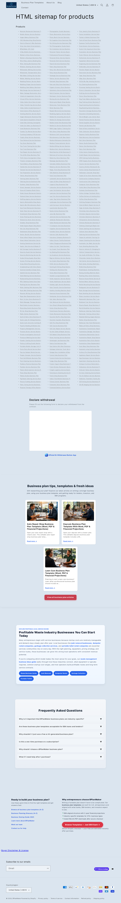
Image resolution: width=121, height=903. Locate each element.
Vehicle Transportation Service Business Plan (94, 252)
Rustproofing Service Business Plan (31, 278)
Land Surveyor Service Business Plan (62, 205)
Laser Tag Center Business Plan (60, 199)
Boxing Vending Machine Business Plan (92, 273)
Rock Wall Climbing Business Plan (31, 290)
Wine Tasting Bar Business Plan (30, 63)
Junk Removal (46, 673)
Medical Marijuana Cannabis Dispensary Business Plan (67, 140)
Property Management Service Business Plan (35, 328)
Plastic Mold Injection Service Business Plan (34, 370)
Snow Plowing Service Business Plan (32, 217)
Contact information (72, 898)
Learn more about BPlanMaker (23, 821)
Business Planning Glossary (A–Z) (24, 813)
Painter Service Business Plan (59, 78)
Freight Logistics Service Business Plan (63, 370)
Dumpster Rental (61, 673)
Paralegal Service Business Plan (60, 75)
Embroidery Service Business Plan (90, 66)
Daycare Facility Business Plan (89, 134)
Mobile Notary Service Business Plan (32, 34)
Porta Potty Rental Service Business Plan (33, 349)
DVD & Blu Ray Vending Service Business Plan (94, 81)
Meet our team (16, 824)
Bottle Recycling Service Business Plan (92, 284)
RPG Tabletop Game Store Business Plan (33, 281)
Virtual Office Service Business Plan (32, 99)
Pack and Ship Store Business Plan (61, 84)
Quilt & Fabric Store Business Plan (31, 317)
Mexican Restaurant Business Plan (31, 31)
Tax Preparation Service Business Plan (32, 172)
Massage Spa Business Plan (59, 161)
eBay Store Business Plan (87, 78)
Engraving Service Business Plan (90, 63)
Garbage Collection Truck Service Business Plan (65, 349)
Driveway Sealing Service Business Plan (92, 87)
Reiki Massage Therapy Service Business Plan (35, 302)
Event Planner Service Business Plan (91, 55)
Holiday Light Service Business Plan (61, 284)
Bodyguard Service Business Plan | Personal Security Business (99, 287)
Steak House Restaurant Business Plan (33, 193)
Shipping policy (98, 898)
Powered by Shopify (28, 898)
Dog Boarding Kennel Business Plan (90, 108)
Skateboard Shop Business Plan (30, 231)
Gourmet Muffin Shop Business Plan (61, 317)
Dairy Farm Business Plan (87, 149)
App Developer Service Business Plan (91, 358)
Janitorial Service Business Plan (60, 217)
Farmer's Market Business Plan (89, 37)
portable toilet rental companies (75, 646)
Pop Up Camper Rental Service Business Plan (35, 352)
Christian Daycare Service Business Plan (92, 214)
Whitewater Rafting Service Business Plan (34, 69)
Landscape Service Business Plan (60, 202)
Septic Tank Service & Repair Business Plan (34, 246)
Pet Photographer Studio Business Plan (63, 46)
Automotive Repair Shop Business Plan (92, 337)
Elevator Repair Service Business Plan (91, 69)
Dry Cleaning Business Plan (88, 84)
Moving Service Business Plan (59, 99)
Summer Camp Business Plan (29, 184)
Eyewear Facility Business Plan (89, 43)
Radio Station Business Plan (29, 314)
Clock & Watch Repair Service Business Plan (93, 205)
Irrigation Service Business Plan (60, 228)
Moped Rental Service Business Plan (62, 111)
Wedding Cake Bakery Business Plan (32, 87)
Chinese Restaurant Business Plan (90, 222)
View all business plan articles (60, 597)
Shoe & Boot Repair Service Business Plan (34, 237)
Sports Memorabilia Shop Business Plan (33, 202)
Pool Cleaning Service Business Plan (32, 361)
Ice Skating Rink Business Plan (60, 252)
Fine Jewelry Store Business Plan (90, 31)
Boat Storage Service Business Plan (91, 290)
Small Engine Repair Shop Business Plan (33, 225)
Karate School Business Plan (59, 211)
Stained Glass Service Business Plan (32, 196)
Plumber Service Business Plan (30, 367)
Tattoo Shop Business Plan (29, 175)
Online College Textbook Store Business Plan (94, 193)
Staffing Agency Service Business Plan (32, 199)
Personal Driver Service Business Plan (62, 58)
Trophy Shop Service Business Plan (31, 137)
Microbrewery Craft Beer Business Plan (63, 137)
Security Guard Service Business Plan (32, 252)
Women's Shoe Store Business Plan (31, 55)
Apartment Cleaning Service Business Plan (93, 361)
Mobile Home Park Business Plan (60, 122)
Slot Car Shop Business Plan (29, 228)
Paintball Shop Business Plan (59, 81)
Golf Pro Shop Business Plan (59, 323)
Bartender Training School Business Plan (92, 314)
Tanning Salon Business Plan (29, 178)
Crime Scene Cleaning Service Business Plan (94, 152)
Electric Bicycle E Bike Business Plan (32, 43)
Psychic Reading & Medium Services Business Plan (36, 325)
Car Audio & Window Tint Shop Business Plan (94, 255)
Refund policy (86, 898)
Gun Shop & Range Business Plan (60, 305)
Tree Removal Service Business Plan (32, 140)
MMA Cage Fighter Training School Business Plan (66, 128)
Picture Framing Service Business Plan (32, 381)
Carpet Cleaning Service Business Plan (92, 240)
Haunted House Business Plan (59, 293)
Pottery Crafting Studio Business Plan (32, 343)
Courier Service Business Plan (89, 164)
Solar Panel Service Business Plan (31, 211)
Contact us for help (18, 828)
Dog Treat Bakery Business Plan (89, 99)
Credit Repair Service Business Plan (91, 155)
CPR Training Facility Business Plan (90, 158)
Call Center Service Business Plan (90, 261)
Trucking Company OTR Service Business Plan (35, 134)
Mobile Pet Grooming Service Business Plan (64, 116)
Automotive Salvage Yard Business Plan (92, 331)
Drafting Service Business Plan (89, 93)
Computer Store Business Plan (89, 184)
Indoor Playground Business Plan (60, 243)
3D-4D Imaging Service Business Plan (91, 384)
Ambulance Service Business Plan (90, 367)
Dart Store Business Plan (87, 140)
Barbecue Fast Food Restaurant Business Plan (94, 323)
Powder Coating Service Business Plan (32, 340)
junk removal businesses (81, 643)
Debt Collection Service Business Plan (91, 131)
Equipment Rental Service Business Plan (92, 61)
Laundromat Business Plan (58, 208)
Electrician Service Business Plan (90, 72)
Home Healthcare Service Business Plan (63, 281)
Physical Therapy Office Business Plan (32, 387)
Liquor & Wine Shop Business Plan (61, 181)
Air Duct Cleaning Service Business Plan (92, 373)
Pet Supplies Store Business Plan (60, 40)
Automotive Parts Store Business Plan (91, 340)
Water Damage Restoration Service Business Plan (36, 93)
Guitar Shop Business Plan (58, 308)
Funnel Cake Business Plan (58, 355)
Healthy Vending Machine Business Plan (63, 290)
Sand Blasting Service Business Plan (32, 275)
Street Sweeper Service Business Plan (32, 187)
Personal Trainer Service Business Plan (62, 52)
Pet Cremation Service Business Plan (62, 49)
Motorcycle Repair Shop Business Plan (62, 102)
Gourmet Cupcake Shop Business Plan (62, 320)
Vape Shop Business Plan (87, 75)
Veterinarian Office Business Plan (31, 111)
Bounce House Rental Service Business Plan (93, 278)
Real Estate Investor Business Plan (31, 305)
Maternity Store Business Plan (60, 158)
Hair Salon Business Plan (58, 299)
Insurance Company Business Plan (61, 237)
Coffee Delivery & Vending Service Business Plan (95, 196)
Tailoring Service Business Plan (30, 181)
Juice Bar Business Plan (57, 214)
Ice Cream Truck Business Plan (60, 249)
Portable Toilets (26, 678)
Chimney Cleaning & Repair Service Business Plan (95, 225)
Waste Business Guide (29, 673)
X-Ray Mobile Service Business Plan (31, 52)
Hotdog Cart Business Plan (58, 269)
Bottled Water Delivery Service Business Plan (94, 281)
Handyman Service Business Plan (60, 296)
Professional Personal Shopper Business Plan (65, 55)
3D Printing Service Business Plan (90, 381)
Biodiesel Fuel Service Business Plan (91, 302)
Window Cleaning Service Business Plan (33, 66)
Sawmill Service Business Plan (30, 273)
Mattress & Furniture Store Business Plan (63, 155)
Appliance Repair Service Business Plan (92, 355)
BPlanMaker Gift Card (27, 49)
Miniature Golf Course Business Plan (62, 134)
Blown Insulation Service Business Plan (92, 296)
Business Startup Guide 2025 (22, 817)
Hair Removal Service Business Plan (61, 302)
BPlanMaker (17, 898)
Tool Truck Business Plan (28, 149)
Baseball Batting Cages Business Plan (91, 317)
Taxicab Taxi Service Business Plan (31, 169)
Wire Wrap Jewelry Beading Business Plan (34, 61)
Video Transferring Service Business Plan (33, 105)
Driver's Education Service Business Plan (92, 90)
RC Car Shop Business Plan (29, 311)
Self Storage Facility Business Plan (31, 249)
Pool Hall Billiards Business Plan (30, 358)
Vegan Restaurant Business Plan (30, 116)
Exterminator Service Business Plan (91, 46)
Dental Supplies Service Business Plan (91, 122)
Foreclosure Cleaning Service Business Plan (64, 373)
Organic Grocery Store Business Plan (62, 87)
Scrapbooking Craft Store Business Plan (33, 267)
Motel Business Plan (56, 108)
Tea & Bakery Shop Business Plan (31, 164)
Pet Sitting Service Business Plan (60, 43)
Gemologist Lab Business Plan (59, 340)
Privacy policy (43, 898)
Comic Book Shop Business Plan (89, 187)
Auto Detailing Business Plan (88, 246)
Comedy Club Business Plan (88, 190)
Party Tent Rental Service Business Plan (63, 69)
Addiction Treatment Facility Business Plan (93, 378)
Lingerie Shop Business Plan (59, 184)
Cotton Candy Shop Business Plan (90, 169)
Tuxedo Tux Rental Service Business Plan (33, 131)
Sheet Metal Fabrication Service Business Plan (35, 240)
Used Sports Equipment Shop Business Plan (34, 119)
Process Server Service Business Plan (32, 331)
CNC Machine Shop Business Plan (61, 172)
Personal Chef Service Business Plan (62, 61)
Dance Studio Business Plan (88, 143)
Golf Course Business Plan (58, 325)
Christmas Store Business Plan (89, 211)
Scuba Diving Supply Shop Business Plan (33, 258)
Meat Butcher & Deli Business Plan (61, 152)
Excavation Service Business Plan (90, 52)
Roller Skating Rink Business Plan (31, 287)
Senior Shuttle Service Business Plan (32, 234)
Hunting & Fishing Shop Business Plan (62, 267)
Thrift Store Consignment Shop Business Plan (35, 158)
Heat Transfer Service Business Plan (62, 287)
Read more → (32, 541)
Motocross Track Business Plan (60, 105)
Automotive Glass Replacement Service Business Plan (97, 343)
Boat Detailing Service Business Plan (91, 293)
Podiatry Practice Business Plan (30, 364)
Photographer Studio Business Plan (61, 31)
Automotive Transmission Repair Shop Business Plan (96, 328)
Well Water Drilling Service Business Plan (33, 75)
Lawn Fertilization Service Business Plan (63, 190)
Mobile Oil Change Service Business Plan (63, 119)
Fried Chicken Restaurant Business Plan (63, 367)
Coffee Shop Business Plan (88, 199)
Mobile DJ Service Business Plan (60, 125)
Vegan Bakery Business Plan (29, 37)
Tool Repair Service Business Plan (31, 152)
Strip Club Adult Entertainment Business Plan (35, 46)
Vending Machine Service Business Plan (33, 113)
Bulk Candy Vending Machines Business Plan (94, 264)
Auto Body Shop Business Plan (89, 346)
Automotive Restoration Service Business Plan (94, 334)
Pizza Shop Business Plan (28, 373)
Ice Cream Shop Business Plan (59, 261)
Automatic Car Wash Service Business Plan (93, 243)
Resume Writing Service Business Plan (32, 293)
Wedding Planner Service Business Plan (33, 81)
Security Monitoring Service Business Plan (34, 255)
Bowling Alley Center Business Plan (91, 275)
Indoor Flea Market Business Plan (61, 378)
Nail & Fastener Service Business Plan (62, 93)
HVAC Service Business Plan (59, 264)
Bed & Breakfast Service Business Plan (92, 308)
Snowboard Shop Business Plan (30, 214)
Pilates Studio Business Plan (29, 375)
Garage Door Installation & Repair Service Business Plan (68, 352)
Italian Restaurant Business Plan (60, 222)
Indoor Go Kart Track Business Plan (61, 246)
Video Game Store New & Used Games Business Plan (37, 102)
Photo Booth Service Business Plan (61, 37)
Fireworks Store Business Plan (60, 384)
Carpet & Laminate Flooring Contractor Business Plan (96, 237)
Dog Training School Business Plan (90, 102)
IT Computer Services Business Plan (61, 225)
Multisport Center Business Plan (60, 96)
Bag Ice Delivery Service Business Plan (62, 258)
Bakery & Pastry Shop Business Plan (91, 325)
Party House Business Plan (58, 72)
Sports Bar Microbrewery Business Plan (33, 205)
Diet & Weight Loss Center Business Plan (92, 116)
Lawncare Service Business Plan (60, 193)
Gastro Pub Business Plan (58, 343)
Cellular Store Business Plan (88, 231)
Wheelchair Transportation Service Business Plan (36, 72)
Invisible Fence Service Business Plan (62, 231)
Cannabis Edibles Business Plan (60, 164)
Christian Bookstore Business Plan (90, 217)
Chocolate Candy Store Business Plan (91, 258)
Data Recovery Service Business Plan (91, 137)
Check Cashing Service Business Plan (91, 228)
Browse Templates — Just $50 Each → (82, 825)
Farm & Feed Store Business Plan (90, 40)
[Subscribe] (47, 868)
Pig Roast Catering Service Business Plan (33, 378)
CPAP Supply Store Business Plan (90, 161)
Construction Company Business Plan (91, 178)
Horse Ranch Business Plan (59, 273)
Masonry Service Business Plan (60, 167)
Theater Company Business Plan (30, 161)
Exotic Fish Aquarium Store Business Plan (93, 49)
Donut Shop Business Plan (88, 96)
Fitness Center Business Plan (59, 381)
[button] (102, 5)
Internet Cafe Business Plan (59, 234)
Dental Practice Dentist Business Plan (91, 119)
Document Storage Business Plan (90, 111)
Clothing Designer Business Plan (90, 202)
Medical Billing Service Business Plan (62, 146)
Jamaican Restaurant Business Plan (61, 219)
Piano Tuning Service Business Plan (31, 384)
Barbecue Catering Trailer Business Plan (92, 311)
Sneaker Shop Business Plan (29, 222)
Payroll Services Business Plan (60, 63)
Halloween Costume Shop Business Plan (92, 172)
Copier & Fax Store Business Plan (90, 175)
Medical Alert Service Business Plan (61, 149)
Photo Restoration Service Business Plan (63, 34)
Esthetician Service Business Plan (90, 58)
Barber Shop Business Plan (88, 320)
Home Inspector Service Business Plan (62, 278)
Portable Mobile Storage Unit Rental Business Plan (36, 346)
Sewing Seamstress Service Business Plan (34, 243)
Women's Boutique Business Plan (31, 58)
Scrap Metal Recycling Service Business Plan (34, 264)
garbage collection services (45, 646)
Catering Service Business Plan (89, 234)
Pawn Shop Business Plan (58, 66)
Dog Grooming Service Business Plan (91, 105)
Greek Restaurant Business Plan (60, 314)
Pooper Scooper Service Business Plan (32, 355)
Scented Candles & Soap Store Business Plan (35, 269)
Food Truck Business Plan (58, 175)
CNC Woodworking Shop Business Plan (33, 40)
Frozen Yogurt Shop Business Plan (61, 364)
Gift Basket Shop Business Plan (60, 334)
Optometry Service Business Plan (60, 90)
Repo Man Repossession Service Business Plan (35, 296)
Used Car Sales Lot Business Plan (31, 125)
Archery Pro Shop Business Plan (89, 352)
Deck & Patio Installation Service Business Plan (94, 128)
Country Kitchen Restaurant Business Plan (93, 167)
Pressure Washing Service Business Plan (33, 337)
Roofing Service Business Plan (30, 284)
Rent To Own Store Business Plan (31, 299)
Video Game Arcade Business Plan (31, 108)
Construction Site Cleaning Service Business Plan (95, 181)
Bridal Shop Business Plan (87, 267)
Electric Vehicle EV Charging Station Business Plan (96, 249)
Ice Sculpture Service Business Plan (61, 255)
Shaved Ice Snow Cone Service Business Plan (35, 219)
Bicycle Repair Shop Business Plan (90, 305)
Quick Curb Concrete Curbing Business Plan (34, 323)
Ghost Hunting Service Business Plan (62, 337)
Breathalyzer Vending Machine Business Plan (94, 269)
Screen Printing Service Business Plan (32, 261)
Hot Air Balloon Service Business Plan (91, 375)
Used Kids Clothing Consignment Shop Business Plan (37, 122)
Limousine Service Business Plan (60, 187)
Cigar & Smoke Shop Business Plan (90, 208)
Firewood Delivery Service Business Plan (63, 387)
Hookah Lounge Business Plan (59, 275)
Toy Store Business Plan (28, 143)
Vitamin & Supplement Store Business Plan (34, 96)
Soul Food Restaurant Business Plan (32, 208)
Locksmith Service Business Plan (60, 178)
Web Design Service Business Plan (31, 90)
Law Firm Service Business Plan (60, 196)
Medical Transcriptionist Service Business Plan (65, 143)
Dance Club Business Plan (87, 146)
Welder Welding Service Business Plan (32, 78)
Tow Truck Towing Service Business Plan (33, 146)
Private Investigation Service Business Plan (34, 334)
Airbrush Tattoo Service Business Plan (91, 370)
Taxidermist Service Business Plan (31, 167)
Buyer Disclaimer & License (15, 850)
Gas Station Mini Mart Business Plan (61, 346)
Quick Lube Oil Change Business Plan (32, 320)
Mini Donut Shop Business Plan (60, 131)
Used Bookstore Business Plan (30, 128)
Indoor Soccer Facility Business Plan (61, 240)
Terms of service (56, 898)
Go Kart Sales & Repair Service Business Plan (64, 331)
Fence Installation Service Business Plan (92, 34)
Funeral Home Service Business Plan (62, 358)
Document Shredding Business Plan (91, 113)
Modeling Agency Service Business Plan (63, 113)
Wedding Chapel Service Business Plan (32, 84)
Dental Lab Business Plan (87, 125)
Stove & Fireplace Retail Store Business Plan (34, 190)
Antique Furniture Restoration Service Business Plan (96, 364)
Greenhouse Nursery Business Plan (61, 311)
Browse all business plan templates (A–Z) (27, 810)
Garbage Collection (78, 673)
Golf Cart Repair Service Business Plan (62, 328)
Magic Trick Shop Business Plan (60, 169)
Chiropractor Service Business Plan (90, 219)
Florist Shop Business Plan (58, 375)
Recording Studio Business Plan (30, 308)
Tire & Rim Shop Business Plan (30, 155)
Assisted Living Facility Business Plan (91, 349)
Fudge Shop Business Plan (58, 361)
